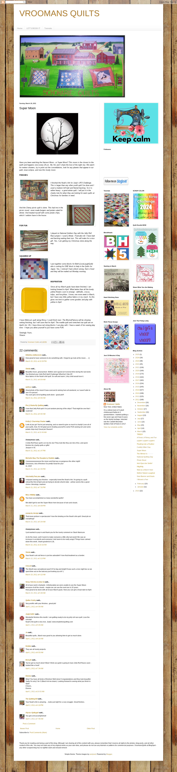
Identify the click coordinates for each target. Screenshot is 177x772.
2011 (137, 400)
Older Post (91, 728)
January (140, 487)
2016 (137, 383)
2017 (137, 380)
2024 (137, 358)
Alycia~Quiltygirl (32, 713)
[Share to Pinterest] (63, 342)
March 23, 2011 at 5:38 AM (35, 593)
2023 (137, 361)
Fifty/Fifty (140, 467)
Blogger (109, 754)
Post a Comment (29, 724)
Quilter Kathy (31, 600)
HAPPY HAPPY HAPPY (146, 441)
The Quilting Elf (31, 699)
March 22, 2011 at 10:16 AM (36, 545)
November (141, 406)
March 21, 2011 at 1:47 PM (35, 451)
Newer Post (24, 728)
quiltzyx (29, 387)
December (141, 402)
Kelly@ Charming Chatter (36, 421)
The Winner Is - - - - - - (145, 454)
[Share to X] (58, 342)
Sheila (28, 369)
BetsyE (28, 660)
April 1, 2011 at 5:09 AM (34, 625)
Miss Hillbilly (30, 495)
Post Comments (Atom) (38, 732)
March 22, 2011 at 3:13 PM (35, 558)
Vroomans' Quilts (113, 404)
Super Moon (141, 450)
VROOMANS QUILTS (59, 13)
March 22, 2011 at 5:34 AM (35, 522)
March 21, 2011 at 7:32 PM (35, 487)
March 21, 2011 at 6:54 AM (35, 380)
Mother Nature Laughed (146, 473)
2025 (137, 354)
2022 (137, 364)
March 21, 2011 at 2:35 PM (35, 469)
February (141, 484)
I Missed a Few (142, 479)
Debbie (28, 646)
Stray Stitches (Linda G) (35, 582)
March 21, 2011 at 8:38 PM (35, 506)
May (139, 425)
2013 (137, 393)
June (139, 422)
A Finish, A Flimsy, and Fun (147, 438)
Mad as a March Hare (145, 470)
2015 (137, 387)
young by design (32, 513)
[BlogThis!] (55, 342)
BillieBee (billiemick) (34, 355)
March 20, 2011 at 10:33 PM (36, 361)
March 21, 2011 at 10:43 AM (36, 432)
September (141, 412)
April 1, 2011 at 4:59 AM (34, 607)
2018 (137, 377)
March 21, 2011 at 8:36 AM (35, 398)
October (140, 409)
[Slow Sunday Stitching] (145, 281)
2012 (137, 396)
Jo (27, 632)
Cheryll (28, 566)
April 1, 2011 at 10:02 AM (35, 691)
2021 (137, 367)
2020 (137, 371)
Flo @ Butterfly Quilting (35, 405)
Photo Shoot (141, 460)
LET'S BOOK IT (33, 28)
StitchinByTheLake (33, 476)
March (139, 431)
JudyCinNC (30, 614)
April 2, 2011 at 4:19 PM (34, 705)
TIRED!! (140, 434)
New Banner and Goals (145, 476)
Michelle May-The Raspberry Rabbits (40, 458)
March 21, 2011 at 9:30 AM (35, 414)
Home (19, 28)
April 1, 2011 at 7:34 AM (34, 668)
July (139, 419)
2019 (137, 374)
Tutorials (48, 28)
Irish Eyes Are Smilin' (145, 463)
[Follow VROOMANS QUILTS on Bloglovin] (116, 185)
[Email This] (52, 342)
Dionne (28, 676)
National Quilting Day (145, 457)
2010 (137, 491)
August (140, 415)
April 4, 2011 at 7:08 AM (34, 719)
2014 (137, 390)
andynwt (93, 754)
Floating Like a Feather (145, 444)
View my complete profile (113, 427)
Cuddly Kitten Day (143, 447)
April (139, 428)
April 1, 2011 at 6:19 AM (34, 639)
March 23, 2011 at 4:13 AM (35, 575)
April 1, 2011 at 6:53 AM (34, 652)
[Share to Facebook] (60, 342)
